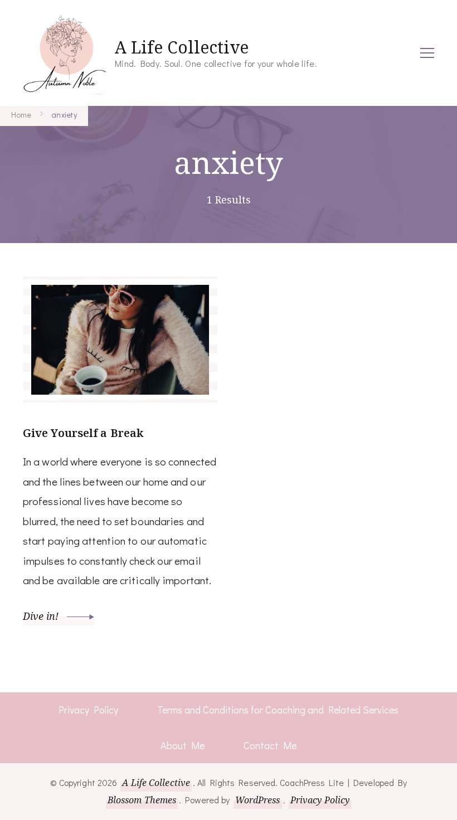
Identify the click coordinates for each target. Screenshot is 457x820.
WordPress (257, 800)
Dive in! (42, 616)
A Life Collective (182, 47)
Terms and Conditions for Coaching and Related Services (277, 709)
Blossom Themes (142, 800)
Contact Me (270, 745)
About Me (183, 745)
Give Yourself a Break (83, 432)
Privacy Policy (88, 709)
